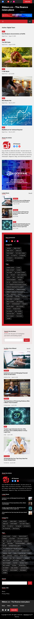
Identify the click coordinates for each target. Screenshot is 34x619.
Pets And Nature (18, 258)
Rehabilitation (16, 308)
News (3, 31)
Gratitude (13, 294)
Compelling (18, 250)
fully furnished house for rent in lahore (16, 284)
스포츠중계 (8, 318)
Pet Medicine (22, 255)
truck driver (19, 316)
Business (19, 270)
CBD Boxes (13, 274)
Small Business (18, 311)
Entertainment (9, 253)
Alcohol (18, 267)
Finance (20, 279)
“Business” (15, 198)
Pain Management (16, 304)
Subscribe (14, 610)
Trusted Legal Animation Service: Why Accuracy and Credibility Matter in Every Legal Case (21, 225)
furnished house (10, 289)
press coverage (19, 306)
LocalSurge (9, 299)
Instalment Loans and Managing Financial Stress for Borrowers (21, 201)
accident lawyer (10, 267)
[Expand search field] (30, 21)
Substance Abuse (10, 313)
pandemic (24, 304)
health (19, 294)
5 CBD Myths (5, 71)
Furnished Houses (21, 289)
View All (30, 193)
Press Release (9, 260)
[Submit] (30, 583)
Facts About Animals (20, 253)
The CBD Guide (6, 42)
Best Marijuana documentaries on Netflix (13, 34)
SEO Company (9, 311)
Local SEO (24, 296)
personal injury (10, 306)
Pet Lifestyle (14, 255)
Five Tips (8, 282)
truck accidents (10, 316)
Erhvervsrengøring (11, 279)
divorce (8, 277)
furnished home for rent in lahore (14, 287)
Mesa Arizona (20, 301)
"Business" (8, 248)
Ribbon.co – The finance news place (15, 8)
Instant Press (9, 296)
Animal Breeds (17, 248)
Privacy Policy (5, 593)
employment (20, 277)
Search (27, 340)
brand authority (10, 270)
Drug (13, 277)
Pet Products (9, 258)
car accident (9, 272)
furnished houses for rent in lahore (15, 291)
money (7, 304)
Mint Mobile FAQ (6, 100)
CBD (7, 274)
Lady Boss (17, 296)
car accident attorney (20, 272)
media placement (10, 301)
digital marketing (22, 274)
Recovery (8, 308)
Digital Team (5, 36)
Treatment (19, 313)
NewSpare (26, 614)
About (3, 591)
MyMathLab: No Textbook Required (12, 129)
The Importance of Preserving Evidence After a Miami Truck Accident (21, 213)
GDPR (7, 294)
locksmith (16, 299)
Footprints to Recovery (18, 282)
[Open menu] (3, 21)
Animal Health (9, 250)
